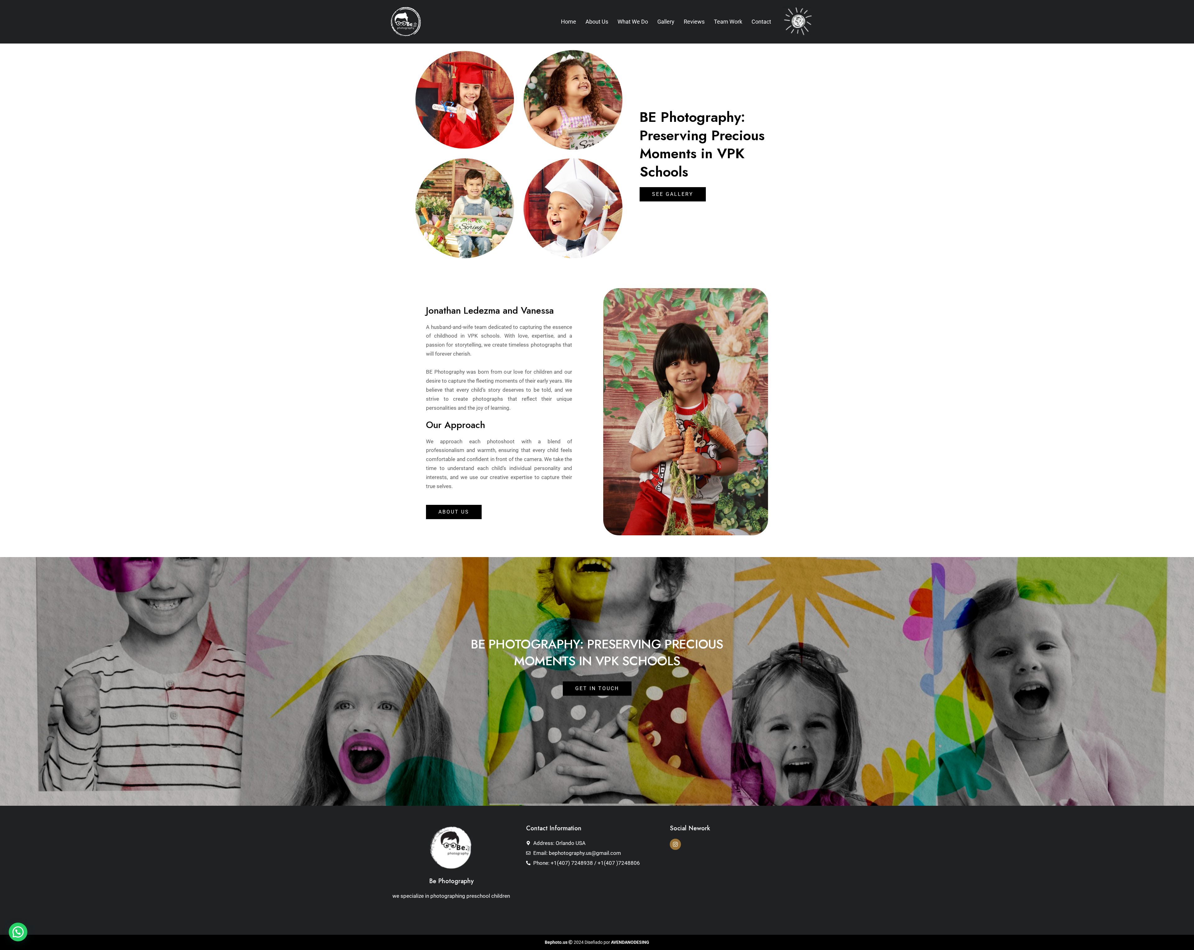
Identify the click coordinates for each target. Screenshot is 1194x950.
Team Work (728, 21)
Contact (761, 21)
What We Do (633, 21)
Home (568, 21)
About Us (596, 21)
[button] (18, 932)
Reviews (694, 21)
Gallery (665, 21)
